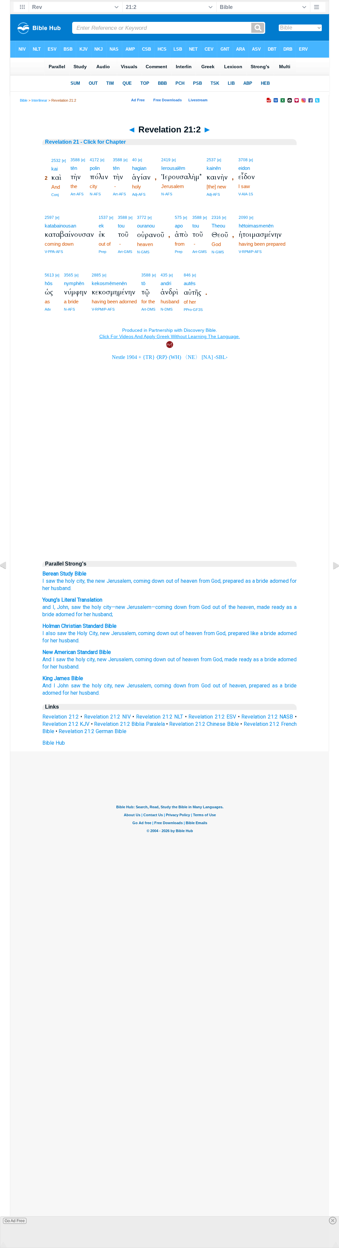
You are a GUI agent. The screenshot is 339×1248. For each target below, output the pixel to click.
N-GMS (143, 252)
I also (49, 633)
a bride (260, 581)
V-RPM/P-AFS (250, 252)
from (204, 581)
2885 (96, 275)
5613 (49, 275)
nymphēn (74, 283)
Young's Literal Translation (72, 600)
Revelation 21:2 (60, 717)
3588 (75, 160)
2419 (165, 160)
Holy (82, 633)
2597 (49, 217)
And (46, 685)
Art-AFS (77, 194)
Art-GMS (125, 252)
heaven (189, 581)
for (293, 581)
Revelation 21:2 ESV (212, 717)
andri (166, 283)
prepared (233, 581)
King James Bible (62, 678)
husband (68, 640)
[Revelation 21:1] (8, 580)
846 (187, 275)
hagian (139, 168)
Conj (55, 195)
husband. (61, 588)
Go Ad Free (15, 1221)
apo (179, 225)
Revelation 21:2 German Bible (92, 731)
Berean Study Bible (64, 574)
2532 (56, 160)
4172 (94, 160)
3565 (68, 275)
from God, (212, 659)
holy (70, 581)
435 (164, 275)
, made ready (269, 607)
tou (121, 225)
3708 (243, 160)
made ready (238, 659)
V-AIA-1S (245, 194)
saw (62, 633)
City (93, 633)
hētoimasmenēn (256, 225)
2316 (216, 217)
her (46, 588)
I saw (48, 581)
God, (216, 581)
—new (118, 607)
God (205, 607)
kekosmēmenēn (109, 283)
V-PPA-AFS (54, 252)
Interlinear (39, 100)
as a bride (264, 659)
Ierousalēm (173, 168)
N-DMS (166, 309)
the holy (76, 659)
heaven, (238, 685)
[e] (64, 161)
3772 (141, 217)
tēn (74, 168)
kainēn (214, 168)
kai (54, 169)
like (254, 633)
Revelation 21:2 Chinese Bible (204, 724)
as (248, 581)
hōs (49, 283)
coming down (148, 581)
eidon (244, 168)
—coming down (169, 607)
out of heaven (183, 659)
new (105, 633)
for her (82, 614)
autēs (190, 283)
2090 (243, 217)
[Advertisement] (169, 499)
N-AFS (95, 194)
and (46, 607)
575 (178, 217)
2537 (211, 160)
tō (143, 283)
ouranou (146, 225)
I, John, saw (66, 607)
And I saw (54, 659)
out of (172, 581)
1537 (103, 217)
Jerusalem (138, 607)
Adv (48, 309)
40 (134, 160)
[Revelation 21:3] (330, 580)
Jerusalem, (119, 581)
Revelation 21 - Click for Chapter (85, 142)
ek (101, 225)
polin (95, 168)
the (60, 581)
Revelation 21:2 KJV (65, 724)
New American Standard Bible (76, 652)
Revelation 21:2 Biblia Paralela (129, 724)
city (106, 607)
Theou (218, 225)
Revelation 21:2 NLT (159, 717)
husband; (102, 614)
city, (80, 581)
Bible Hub (53, 743)
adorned (279, 581)
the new (96, 581)
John (63, 685)
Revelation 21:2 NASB (267, 717)
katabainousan (60, 225)
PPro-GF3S (193, 310)
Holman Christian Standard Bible (79, 626)
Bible (23, 100)
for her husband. (60, 667)
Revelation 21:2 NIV (107, 717)
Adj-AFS (138, 194)
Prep (102, 252)
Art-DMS (148, 309)
